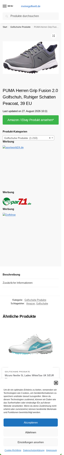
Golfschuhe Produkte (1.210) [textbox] (27, 138)
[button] (56, 383)
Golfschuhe (42, 303)
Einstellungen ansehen (31, 442)
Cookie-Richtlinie (13, 450)
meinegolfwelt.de (30, 6)
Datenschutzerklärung (33, 450)
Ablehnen (30, 432)
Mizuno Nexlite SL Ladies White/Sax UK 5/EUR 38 (29, 377)
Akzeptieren (31, 422)
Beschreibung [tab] (11, 274)
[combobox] (28, 137)
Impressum (51, 450)
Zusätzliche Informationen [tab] (18, 282)
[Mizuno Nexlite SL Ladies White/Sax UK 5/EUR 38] (30, 345)
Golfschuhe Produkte (20, 27)
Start (5, 27)
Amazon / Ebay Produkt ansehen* (30, 120)
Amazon (30, 303)
